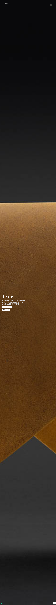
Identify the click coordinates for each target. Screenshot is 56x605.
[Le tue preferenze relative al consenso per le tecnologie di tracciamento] (1, 603)
